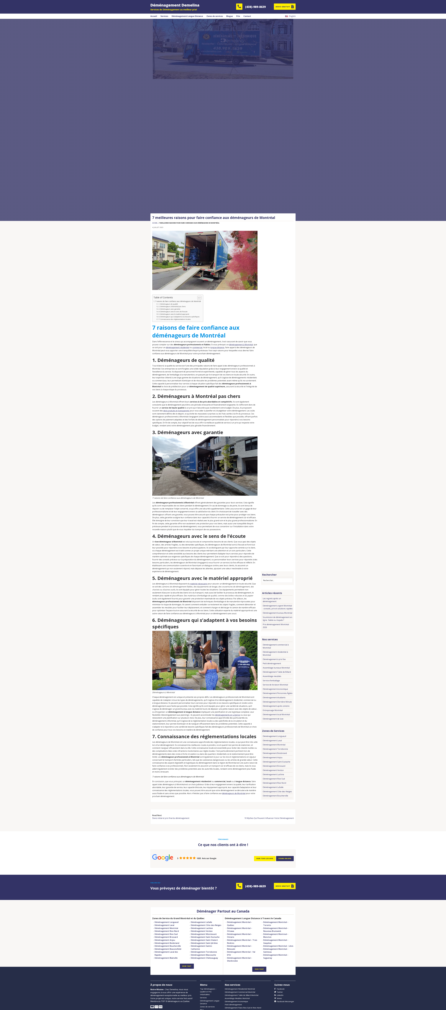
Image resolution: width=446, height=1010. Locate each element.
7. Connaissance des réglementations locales (175, 319)
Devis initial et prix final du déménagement (170, 818)
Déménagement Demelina (174, 5)
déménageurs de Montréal (233, 793)
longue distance (217, 347)
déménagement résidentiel (177, 347)
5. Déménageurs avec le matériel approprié (174, 314)
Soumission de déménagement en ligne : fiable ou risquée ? (277, 619)
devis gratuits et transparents (176, 410)
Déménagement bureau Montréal (277, 613)
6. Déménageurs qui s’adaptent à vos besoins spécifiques (179, 317)
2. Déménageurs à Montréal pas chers (172, 306)
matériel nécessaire (198, 583)
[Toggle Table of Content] (198, 298)
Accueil (154, 223)
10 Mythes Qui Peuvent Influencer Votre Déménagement (269, 818)
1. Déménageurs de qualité (168, 304)
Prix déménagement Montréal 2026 (276, 626)
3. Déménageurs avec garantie (169, 309)
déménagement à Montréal (241, 344)
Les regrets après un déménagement (272, 600)
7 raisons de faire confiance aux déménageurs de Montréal (178, 301)
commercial (197, 347)
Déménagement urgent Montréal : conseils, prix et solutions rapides (278, 607)
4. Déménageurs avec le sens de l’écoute (173, 312)
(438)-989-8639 (255, 7)
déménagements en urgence (227, 715)
